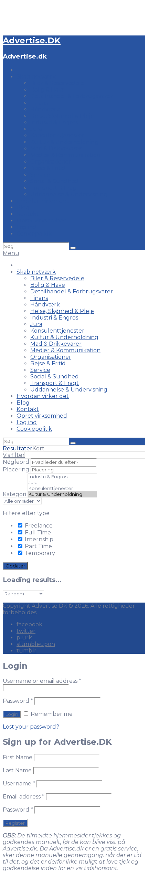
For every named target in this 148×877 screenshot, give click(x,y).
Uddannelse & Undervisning (68, 194)
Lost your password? (31, 726)
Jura (36, 129)
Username (19, 783)
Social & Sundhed (54, 181)
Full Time (37, 532)
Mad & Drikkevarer (56, 148)
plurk (24, 637)
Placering (16, 469)
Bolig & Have (47, 89)
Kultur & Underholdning (64, 142)
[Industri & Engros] (62, 477)
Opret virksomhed (42, 220)
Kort (38, 448)
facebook (29, 624)
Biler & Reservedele (57, 83)
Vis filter (14, 455)
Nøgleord (16, 462)
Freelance (38, 525)
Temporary (39, 553)
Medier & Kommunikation (65, 155)
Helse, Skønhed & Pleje (62, 116)
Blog (23, 207)
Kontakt (28, 214)
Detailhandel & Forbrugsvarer (71, 96)
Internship (38, 539)
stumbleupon (36, 644)
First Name (17, 757)
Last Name (17, 770)
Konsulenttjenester (57, 135)
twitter (26, 631)
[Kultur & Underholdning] (62, 494)
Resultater (17, 448)
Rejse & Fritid (48, 168)
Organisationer (50, 161)
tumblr (26, 650)
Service (40, 174)
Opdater (15, 565)
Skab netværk (36, 76)
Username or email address (42, 681)
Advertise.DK (32, 40)
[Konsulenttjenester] (62, 488)
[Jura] (62, 483)
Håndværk (45, 109)
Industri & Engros (54, 122)
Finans (39, 103)
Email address (23, 796)
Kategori (14, 494)
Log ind (27, 227)
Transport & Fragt (54, 188)
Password (18, 701)
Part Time (37, 546)
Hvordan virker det (43, 201)
